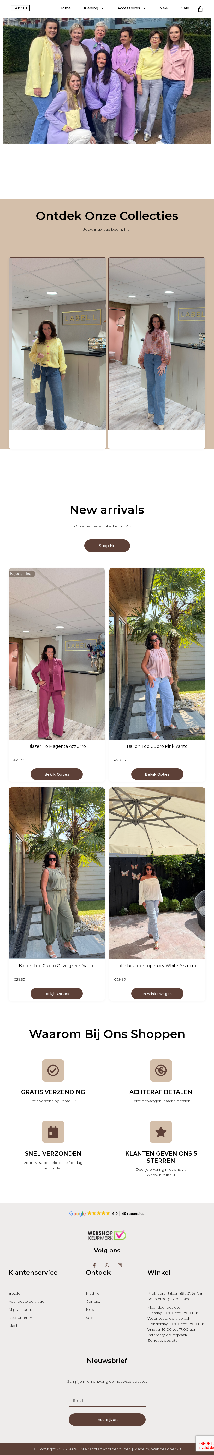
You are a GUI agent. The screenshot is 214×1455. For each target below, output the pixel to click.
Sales (90, 1317)
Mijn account (20, 1309)
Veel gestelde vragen (28, 1301)
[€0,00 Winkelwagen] (200, 9)
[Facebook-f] (94, 1265)
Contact (93, 1301)
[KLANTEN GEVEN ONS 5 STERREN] (161, 1132)
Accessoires (128, 8)
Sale (185, 8)
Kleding (91, 8)
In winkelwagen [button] (157, 993)
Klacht (14, 1325)
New (163, 8)
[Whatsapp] (107, 1265)
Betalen (16, 1293)
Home (65, 8)
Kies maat (57, 774)
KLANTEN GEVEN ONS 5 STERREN (161, 1157)
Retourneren (20, 1317)
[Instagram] (119, 1265)
